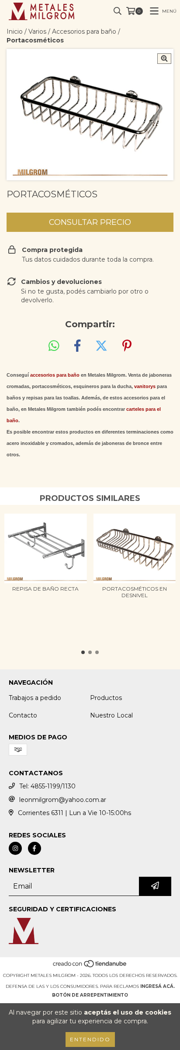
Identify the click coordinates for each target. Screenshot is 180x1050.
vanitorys (145, 386)
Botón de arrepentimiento (90, 995)
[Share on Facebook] (77, 346)
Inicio (15, 31)
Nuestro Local (111, 715)
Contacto (23, 715)
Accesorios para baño (84, 31)
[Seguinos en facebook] (34, 848)
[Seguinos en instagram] (15, 848)
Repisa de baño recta (45, 588)
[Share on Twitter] (101, 346)
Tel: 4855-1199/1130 (47, 786)
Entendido (90, 1039)
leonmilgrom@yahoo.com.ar (62, 800)
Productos (106, 698)
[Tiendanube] (90, 967)
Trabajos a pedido (35, 698)
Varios (37, 31)
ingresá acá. (157, 986)
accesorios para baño (55, 375)
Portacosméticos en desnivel (134, 591)
